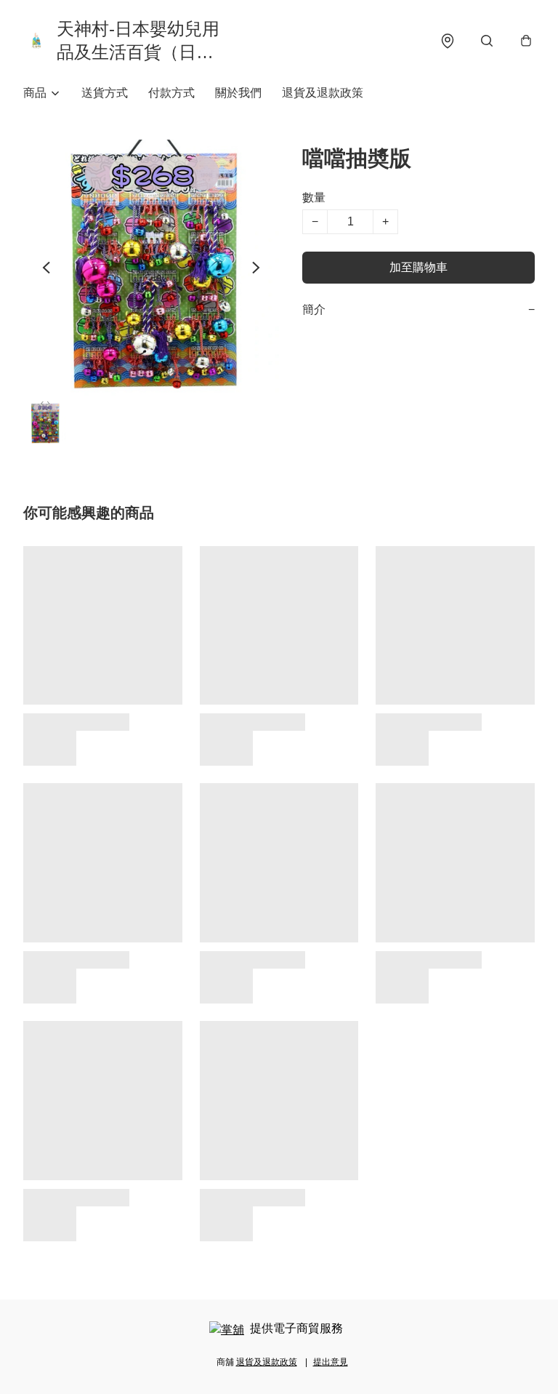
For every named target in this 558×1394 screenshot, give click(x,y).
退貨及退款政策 (322, 93)
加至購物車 (418, 267)
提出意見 (330, 1362)
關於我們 (238, 93)
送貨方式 (104, 93)
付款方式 (171, 93)
